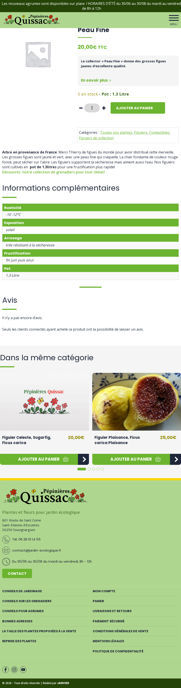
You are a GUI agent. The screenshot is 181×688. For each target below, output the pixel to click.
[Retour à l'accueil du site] (32, 24)
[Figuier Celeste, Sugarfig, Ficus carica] (44, 402)
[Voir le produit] (83, 459)
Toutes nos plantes (116, 132)
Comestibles (159, 132)
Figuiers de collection (96, 138)
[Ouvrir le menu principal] (174, 17)
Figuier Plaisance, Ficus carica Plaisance (117, 440)
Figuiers (140, 132)
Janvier (63, 683)
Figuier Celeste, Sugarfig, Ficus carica (26, 440)
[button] (39, 459)
